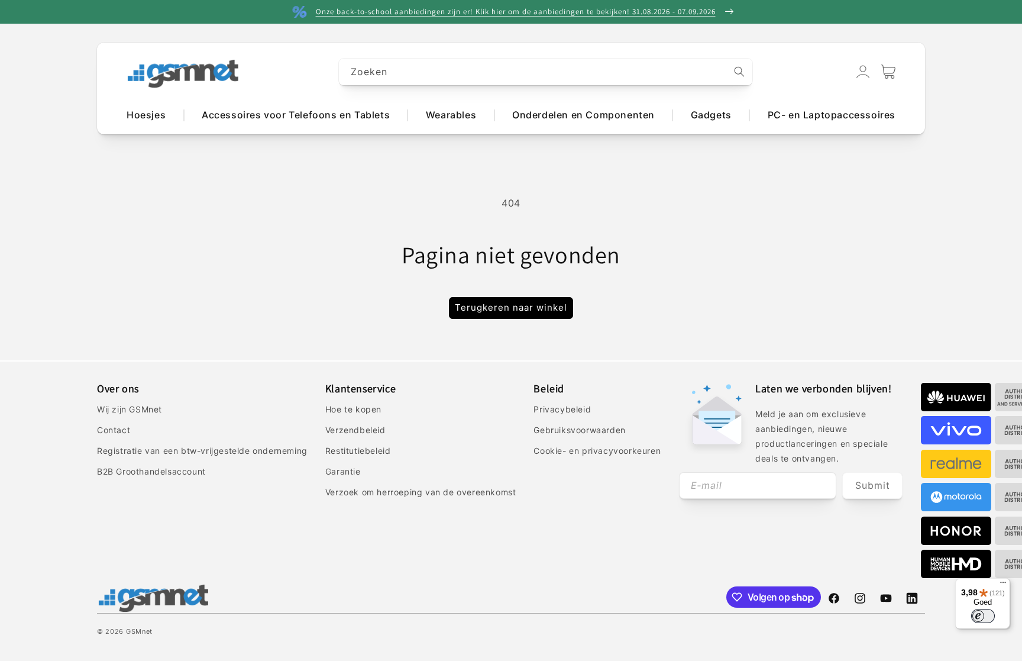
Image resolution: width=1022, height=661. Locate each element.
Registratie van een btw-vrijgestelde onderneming (202, 451)
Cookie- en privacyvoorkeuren (597, 451)
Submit (872, 485)
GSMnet (139, 631)
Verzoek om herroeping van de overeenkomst (420, 492)
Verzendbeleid (355, 430)
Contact (113, 430)
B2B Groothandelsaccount (151, 471)
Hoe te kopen (353, 409)
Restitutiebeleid (358, 451)
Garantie (343, 471)
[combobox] (546, 72)
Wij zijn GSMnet (129, 409)
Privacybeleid (562, 409)
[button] (888, 72)
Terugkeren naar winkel (511, 307)
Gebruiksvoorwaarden (579, 430)
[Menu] (1003, 585)
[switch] (983, 616)
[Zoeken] (739, 72)
